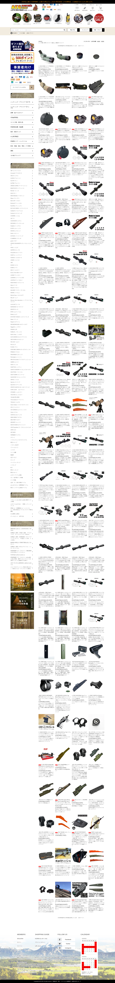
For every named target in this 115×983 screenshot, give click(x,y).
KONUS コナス (14, 265)
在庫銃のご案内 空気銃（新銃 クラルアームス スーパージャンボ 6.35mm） (21, 533)
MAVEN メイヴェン (15, 292)
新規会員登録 (20, 938)
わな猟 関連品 (14, 136)
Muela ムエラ (14, 314)
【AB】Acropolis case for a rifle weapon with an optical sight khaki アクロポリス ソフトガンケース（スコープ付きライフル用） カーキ (46, 382)
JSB (12, 262)
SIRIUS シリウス (15, 379)
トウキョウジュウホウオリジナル (19, 439)
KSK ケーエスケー (15, 270)
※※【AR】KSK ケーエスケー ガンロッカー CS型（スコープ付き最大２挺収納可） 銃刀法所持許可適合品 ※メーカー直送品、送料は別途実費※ (79, 630)
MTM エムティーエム (16, 311)
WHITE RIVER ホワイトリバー (18, 424)
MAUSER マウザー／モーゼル (18, 290)
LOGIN (76, 4)
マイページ (19, 946)
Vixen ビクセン (14, 412)
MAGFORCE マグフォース (17, 282)
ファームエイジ (14, 447)
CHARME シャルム (15, 215)
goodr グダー (14, 241)
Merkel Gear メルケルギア (17, 295)
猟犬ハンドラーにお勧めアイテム (19, 487)
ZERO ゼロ (13, 429)
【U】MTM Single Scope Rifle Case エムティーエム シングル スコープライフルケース (96, 98)
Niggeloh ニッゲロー (16, 327)
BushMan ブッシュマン (16, 205)
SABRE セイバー (15, 362)
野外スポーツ (14, 472)
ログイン (19, 942)
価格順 (98, 41)
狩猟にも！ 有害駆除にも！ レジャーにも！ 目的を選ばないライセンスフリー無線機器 (21, 510)
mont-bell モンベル (15, 304)
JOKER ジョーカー (15, 260)
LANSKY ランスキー (16, 275)
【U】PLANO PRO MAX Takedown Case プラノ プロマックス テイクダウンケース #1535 (45, 867)
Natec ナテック (14, 319)
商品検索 (15, 33)
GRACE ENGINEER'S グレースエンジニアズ (21, 244)
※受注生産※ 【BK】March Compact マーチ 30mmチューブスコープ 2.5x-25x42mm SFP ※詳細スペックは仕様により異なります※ (80, 560)
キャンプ (13, 460)
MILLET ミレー (14, 297)
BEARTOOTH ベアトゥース (17, 188)
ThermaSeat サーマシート (17, 399)
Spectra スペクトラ (15, 382)
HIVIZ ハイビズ (14, 247)
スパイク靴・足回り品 (17, 122)
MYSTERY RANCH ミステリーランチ (20, 316)
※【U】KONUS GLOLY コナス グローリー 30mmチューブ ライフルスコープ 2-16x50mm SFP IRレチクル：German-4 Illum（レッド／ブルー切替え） (96, 488)
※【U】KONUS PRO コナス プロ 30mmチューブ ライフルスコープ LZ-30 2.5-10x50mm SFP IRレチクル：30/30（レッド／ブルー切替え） (80, 595)
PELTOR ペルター (15, 342)
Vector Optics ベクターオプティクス (19, 404)
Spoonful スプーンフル (16, 384)
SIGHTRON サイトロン (17, 372)
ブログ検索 (22, 33)
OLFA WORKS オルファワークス (19, 337)
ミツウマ (13, 450)
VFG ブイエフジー (15, 407)
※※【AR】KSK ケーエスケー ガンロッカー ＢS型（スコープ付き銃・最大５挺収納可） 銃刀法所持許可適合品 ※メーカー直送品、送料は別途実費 (46, 664)
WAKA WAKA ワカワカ (16, 417)
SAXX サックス (14, 364)
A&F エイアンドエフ (16, 170)
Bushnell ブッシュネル (16, 203)
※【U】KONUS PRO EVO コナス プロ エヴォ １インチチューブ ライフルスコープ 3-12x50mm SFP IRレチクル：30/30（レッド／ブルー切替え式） (96, 630)
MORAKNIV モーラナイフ (17, 306)
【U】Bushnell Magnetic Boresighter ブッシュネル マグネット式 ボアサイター (95, 663)
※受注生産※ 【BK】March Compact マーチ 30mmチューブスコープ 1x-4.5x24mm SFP (63, 201)
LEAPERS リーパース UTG (17, 277)
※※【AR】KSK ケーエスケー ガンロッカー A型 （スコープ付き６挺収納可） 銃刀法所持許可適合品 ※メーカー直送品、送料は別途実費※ (46, 630)
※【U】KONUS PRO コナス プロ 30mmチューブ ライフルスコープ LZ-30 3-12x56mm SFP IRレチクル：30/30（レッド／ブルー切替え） (96, 595)
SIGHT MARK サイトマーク (17, 374)
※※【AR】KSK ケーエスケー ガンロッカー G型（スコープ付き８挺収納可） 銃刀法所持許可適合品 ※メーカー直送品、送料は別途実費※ (63, 630)
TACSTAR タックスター (16, 394)
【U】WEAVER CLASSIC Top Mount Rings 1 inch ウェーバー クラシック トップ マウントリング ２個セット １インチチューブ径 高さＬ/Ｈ (63, 698)
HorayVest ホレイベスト (17, 252)
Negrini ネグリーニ (15, 321)
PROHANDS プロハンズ (16, 354)
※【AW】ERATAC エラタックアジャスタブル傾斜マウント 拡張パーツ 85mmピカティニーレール (63, 867)
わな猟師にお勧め (15, 513)
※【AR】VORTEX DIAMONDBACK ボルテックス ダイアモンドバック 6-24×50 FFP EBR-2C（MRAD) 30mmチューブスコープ (46, 271)
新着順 (102, 41)
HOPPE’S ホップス (15, 250)
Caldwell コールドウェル (17, 210)
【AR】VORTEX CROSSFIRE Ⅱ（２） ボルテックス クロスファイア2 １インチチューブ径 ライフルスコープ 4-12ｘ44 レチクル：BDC (96, 382)
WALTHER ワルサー (15, 419)
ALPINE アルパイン (15, 183)
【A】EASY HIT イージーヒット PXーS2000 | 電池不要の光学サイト (62, 901)
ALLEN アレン (14, 180)
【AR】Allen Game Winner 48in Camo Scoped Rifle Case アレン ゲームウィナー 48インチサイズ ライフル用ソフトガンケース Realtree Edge (63, 802)
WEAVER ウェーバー (16, 422)
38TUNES (13, 432)
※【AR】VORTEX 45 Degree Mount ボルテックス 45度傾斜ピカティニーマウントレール (96, 697)
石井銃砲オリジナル (15, 434)
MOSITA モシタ (14, 309)
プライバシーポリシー (40, 942)
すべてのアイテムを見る (19, 87)
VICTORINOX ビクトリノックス (18, 409)
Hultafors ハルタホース (16, 257)
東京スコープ (14, 442)
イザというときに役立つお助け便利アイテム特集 (21, 500)
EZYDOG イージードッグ (17, 236)
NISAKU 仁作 (14, 329)
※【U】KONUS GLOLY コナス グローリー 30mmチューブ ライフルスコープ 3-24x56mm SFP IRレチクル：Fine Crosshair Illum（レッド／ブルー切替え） (46, 523)
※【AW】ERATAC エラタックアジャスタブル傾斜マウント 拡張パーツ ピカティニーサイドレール (46, 734)
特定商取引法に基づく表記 (41, 938)
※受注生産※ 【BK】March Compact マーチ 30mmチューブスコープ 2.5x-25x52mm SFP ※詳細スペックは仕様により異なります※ (96, 560)
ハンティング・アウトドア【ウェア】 (20, 107)
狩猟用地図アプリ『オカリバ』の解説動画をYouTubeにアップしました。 (21, 551)
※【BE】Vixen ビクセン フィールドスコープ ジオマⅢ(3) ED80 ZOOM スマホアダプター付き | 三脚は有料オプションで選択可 (46, 453)
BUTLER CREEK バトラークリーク (19, 208)
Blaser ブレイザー (15, 198)
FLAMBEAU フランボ (16, 238)
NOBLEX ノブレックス (16, 332)
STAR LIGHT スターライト (18, 389)
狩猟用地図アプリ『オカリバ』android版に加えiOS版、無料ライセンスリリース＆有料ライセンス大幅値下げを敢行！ (21, 559)
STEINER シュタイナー (16, 392)
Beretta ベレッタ (15, 190)
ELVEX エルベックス (16, 228)
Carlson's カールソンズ (16, 213)
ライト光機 (13, 452)
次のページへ (81, 45)
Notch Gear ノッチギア (16, 334)
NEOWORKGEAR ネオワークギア (19, 324)
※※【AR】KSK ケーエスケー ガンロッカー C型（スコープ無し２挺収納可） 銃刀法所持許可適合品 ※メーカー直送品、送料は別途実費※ (63, 595)
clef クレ (13, 218)
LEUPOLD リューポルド (17, 280)
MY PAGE (84, 4)
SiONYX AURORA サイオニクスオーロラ (21, 369)
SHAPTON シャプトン (16, 367)
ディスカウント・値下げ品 (17, 516)
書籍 (12, 150)
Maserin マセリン (15, 287)
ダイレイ (13, 437)
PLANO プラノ (14, 347)
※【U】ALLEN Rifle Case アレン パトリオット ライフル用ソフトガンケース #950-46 (79, 697)
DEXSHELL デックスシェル (17, 223)
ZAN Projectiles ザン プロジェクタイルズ (21, 427)
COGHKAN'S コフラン (16, 220)
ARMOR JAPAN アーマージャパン (19, 185)
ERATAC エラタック (16, 230)
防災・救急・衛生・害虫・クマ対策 (21, 146)
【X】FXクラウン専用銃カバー (45, 799)
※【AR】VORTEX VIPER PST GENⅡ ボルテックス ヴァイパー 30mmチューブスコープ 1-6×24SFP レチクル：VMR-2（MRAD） (79, 345)
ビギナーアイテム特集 (16, 475)
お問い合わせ (38, 946)
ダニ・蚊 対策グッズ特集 (17, 477)
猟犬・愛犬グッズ (16, 131)
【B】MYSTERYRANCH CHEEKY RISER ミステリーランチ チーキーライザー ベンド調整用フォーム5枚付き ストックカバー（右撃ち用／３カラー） (80, 835)
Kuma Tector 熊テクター (17, 272)
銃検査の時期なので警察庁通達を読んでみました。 (21, 543)
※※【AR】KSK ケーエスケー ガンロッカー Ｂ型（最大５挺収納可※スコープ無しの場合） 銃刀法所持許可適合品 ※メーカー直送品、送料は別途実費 (63, 664)
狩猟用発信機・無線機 (17, 127)
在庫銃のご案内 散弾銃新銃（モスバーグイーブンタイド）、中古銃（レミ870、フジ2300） (21, 538)
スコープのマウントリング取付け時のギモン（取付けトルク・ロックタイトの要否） (21, 567)
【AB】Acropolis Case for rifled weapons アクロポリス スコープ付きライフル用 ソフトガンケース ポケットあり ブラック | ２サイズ (46, 236)
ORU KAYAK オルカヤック (17, 339)
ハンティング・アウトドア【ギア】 (21, 102)
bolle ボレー (14, 193)
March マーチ (14, 285)
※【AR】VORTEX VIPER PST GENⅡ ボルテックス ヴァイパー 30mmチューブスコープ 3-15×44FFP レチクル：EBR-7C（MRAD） (62, 417)
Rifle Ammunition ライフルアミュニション (21, 359)
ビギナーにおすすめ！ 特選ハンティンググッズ (21, 505)
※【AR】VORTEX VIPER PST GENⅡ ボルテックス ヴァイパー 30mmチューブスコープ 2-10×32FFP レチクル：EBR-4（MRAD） (62, 345)
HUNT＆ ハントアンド (16, 255)
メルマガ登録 (20, 949)
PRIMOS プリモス (15, 352)
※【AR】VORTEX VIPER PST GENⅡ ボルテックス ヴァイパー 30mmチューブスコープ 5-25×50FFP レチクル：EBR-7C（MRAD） (46, 417)
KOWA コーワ (14, 267)
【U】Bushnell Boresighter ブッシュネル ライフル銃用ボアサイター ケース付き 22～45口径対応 (79, 663)
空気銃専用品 (14, 117)
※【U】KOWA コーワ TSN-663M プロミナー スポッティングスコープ (46, 98)
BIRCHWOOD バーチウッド (17, 195)
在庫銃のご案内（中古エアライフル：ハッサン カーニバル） (21, 547)
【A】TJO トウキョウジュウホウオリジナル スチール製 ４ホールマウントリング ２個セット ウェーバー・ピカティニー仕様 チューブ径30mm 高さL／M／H (80, 735)
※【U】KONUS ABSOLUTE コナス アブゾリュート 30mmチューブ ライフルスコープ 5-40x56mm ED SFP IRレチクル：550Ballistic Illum (79, 488)
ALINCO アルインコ (15, 178)
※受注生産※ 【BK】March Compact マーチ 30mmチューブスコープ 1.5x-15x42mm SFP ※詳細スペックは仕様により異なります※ (46, 595)
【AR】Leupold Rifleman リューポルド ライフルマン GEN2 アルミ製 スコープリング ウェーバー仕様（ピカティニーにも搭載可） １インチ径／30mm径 (63, 523)
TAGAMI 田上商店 (15, 397)
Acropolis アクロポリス (16, 173)
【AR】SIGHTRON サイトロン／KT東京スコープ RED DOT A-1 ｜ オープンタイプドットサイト (96, 130)
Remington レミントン (16, 357)
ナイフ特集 (13, 480)
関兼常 (12, 455)
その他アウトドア (16, 155)
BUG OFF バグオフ (15, 200)
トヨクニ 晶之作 (15, 445)
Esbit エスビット (15, 233)
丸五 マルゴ (13, 457)
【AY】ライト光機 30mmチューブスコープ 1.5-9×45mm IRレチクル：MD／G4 (96, 164)
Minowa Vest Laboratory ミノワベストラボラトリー (21, 301)
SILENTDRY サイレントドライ (18, 377)
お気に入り (91, 4)
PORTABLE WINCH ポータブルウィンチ (20, 349)
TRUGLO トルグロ (15, 402)
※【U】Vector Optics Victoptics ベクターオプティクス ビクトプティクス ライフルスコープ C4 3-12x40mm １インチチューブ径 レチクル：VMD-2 (46, 488)
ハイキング (13, 465)
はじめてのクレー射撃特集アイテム (19, 485)
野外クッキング (14, 470)
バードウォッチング (15, 462)
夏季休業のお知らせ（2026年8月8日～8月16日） (21, 529)
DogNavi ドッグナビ (16, 226)
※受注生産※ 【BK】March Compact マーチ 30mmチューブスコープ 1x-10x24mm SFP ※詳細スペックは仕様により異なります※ (63, 560)
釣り (12, 467)
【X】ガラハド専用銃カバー (94, 764)
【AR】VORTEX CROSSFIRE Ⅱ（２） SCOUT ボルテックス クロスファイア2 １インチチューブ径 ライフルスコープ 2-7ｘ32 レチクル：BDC (96, 453)
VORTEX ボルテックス (16, 414)
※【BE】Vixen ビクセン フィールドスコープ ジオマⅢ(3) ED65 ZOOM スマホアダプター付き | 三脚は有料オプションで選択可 (96, 417)
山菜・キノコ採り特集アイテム (18, 482)
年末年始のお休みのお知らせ (18, 554)
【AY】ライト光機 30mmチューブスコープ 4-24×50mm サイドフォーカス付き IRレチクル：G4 (96, 234)
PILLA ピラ (13, 344)
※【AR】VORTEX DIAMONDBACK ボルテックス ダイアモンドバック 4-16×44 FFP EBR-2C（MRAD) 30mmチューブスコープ (63, 271)
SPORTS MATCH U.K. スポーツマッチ (20, 387)
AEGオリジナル (14, 175)
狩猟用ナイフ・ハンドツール (19, 141)
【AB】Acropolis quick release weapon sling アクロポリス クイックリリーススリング (96, 834)
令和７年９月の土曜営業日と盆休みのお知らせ (21, 563)
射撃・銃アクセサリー (17, 112)
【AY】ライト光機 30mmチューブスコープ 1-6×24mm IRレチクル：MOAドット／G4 (96, 201)
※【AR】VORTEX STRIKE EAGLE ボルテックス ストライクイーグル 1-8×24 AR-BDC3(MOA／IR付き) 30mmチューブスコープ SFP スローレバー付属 (46, 560)
